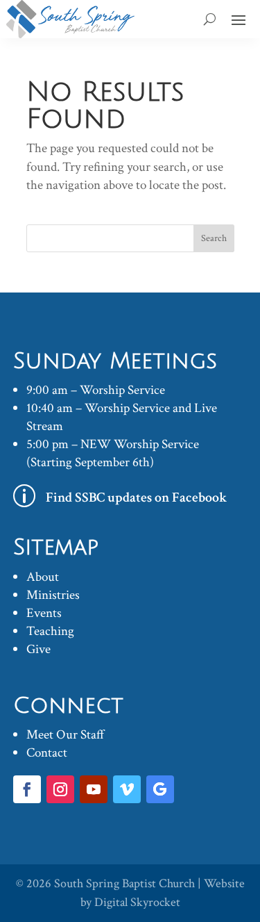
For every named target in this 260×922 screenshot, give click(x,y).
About (42, 577)
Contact (46, 753)
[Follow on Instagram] (60, 789)
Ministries (53, 595)
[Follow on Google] (160, 789)
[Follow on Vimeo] (127, 789)
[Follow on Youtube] (93, 789)
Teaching (50, 631)
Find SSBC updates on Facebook (136, 497)
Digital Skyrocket (137, 902)
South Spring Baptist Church (124, 883)
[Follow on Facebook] (27, 789)
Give (38, 649)
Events (44, 613)
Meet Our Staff (65, 734)
